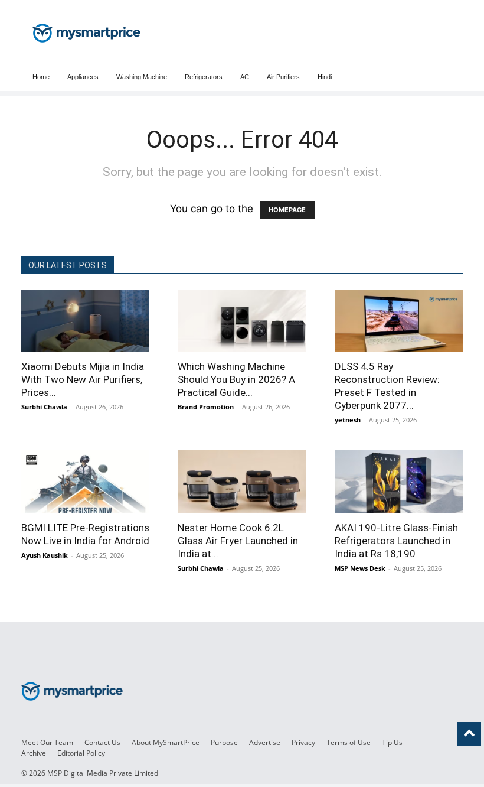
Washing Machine (141, 76)
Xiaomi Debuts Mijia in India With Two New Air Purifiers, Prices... (82, 379)
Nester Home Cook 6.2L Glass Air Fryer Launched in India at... (238, 541)
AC (244, 76)
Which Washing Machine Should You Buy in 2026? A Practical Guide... (236, 379)
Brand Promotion (206, 406)
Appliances (83, 76)
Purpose (224, 742)
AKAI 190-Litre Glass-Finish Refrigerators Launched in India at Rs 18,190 (396, 541)
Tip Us (392, 742)
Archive (33, 753)
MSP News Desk (360, 568)
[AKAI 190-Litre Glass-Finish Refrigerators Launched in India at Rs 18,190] (399, 481)
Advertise (264, 742)
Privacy (303, 742)
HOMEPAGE (287, 210)
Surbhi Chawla (44, 406)
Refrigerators (204, 76)
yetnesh (348, 419)
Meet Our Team (47, 742)
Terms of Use (348, 742)
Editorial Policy (81, 753)
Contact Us (102, 742)
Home (41, 76)
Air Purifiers (283, 76)
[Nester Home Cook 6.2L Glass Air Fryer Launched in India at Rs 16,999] (242, 481)
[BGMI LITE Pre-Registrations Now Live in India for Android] (85, 481)
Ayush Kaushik (44, 555)
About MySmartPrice (166, 742)
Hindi (325, 76)
